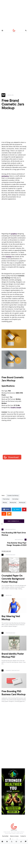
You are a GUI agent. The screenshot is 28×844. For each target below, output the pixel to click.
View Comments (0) (13, 521)
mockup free (13, 502)
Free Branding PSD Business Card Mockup (13, 693)
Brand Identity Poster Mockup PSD (13, 655)
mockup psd (22, 502)
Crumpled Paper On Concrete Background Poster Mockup (13, 578)
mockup (5, 502)
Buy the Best (5, 836)
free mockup (6, 499)
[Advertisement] (14, 14)
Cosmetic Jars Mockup (12, 495)
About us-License (14, 836)
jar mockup (15, 499)
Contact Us (23, 836)
